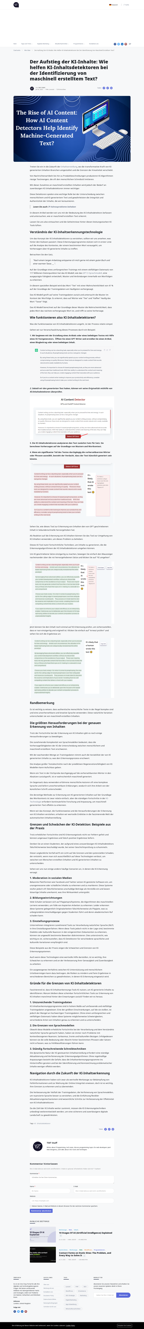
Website (32, 1196)
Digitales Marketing (43, 44)
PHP (77, 1287)
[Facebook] (115, 44)
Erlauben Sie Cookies (124, 1325)
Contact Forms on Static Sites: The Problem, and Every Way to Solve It (85, 1254)
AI (35, 1123)
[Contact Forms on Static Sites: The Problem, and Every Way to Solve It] (43, 1255)
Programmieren (78, 44)
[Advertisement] (72, 25)
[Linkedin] (122, 44)
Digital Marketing (71, 1300)
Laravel (68, 1287)
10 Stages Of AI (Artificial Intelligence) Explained (85, 1232)
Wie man (27, 50)
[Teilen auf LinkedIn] (111, 88)
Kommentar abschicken (41, 1211)
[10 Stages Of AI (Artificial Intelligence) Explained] (43, 1235)
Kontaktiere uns (94, 44)
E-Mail (76, 1186)
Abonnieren (123, 1295)
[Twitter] (118, 44)
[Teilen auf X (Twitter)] (107, 88)
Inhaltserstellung (69, 166)
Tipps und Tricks (26, 44)
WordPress (69, 1291)
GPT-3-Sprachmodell (92, 273)
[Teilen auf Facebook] (104, 88)
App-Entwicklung (71, 1304)
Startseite (16, 50)
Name (32, 1186)
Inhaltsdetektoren (43, 1123)
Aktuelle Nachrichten (61, 44)
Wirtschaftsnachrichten (73, 1309)
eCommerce (82, 1291)
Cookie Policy (70, 1325)
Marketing (83, 1295)
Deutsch (114, 5)
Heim (15, 44)
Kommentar (34, 1174)
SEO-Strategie (70, 1295)
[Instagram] (125, 44)
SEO (85, 1287)
